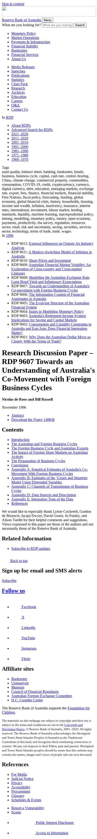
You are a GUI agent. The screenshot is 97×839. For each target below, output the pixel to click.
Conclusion (19, 465)
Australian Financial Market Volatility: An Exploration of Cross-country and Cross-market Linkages (51, 269)
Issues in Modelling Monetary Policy (56, 311)
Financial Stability (24, 46)
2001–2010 (19, 142)
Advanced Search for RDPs (32, 130)
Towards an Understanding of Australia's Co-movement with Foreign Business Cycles (50, 288)
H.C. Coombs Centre (27, 700)
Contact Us (19, 109)
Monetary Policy (23, 33)
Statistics (17, 80)
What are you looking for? (21, 25)
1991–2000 (19, 147)
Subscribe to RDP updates (30, 549)
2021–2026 (19, 134)
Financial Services (24, 55)
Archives (18, 92)
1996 (9, 235)
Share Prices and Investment (50, 260)
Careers (17, 101)
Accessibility (20, 787)
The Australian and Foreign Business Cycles (44, 444)
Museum (17, 687)
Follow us (13, 591)
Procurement (20, 791)
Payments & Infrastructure (30, 42)
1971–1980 (19, 155)
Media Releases (23, 67)
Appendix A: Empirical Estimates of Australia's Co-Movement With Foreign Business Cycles (49, 471)
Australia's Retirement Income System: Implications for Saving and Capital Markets (48, 318)
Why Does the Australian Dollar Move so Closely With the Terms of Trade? (51, 339)
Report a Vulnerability (27, 808)
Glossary (17, 796)
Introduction (20, 440)
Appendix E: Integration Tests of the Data (42, 499)
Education (18, 97)
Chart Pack (19, 84)
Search (80, 25)
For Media (19, 774)
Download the (33, 420)
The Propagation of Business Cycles (38, 461)
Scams (16, 812)
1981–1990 (19, 151)
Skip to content (13, 4)
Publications (20, 75)
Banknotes (19, 50)
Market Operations (25, 38)
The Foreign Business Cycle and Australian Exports (49, 448)
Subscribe (9, 581)
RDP (9, 117)
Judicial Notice (22, 779)
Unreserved (19, 683)
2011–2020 (19, 138)
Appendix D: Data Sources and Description (43, 495)
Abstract (17, 415)
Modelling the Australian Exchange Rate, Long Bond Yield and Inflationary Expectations (50, 279)
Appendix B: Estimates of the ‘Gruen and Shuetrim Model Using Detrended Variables (49, 480)
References (19, 503)
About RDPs (21, 125)
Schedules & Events (26, 800)
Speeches (18, 71)
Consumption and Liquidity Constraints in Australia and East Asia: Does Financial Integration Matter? (51, 328)
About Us (18, 59)
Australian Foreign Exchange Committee (41, 696)
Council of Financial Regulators (35, 692)
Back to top (18, 561)
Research (18, 88)
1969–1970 (19, 159)
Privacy (17, 783)
